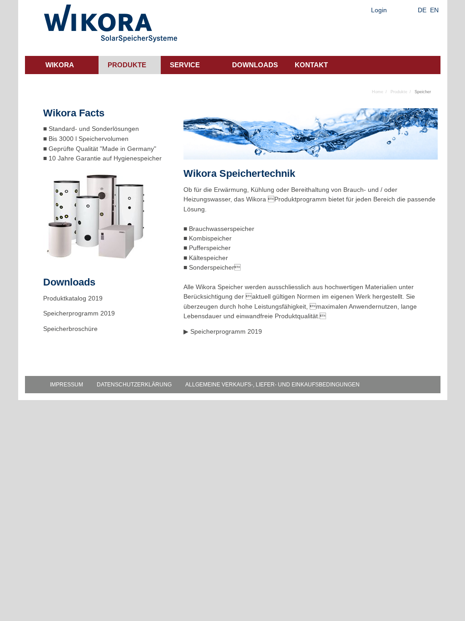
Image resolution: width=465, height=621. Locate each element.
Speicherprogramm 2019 (226, 331)
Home (377, 92)
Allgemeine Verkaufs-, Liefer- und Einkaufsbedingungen (272, 384)
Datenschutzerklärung (134, 384)
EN (434, 10)
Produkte (127, 65)
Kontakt (311, 65)
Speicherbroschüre (71, 328)
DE (422, 10)
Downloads (255, 65)
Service (185, 65)
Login (379, 10)
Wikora (59, 65)
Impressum (66, 384)
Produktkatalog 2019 (73, 298)
